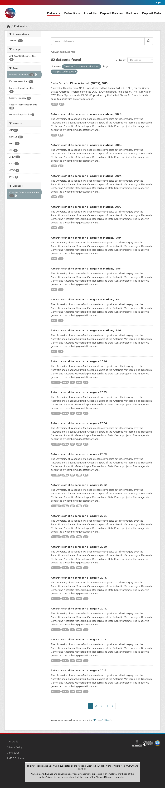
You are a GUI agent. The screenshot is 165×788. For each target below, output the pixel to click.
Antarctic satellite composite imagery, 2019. (79, 608)
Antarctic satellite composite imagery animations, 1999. (86, 237)
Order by (121, 59)
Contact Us (13, 752)
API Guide (12, 741)
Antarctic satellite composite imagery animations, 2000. (86, 206)
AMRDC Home (15, 758)
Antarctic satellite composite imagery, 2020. (79, 546)
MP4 (54, 135)
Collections (72, 13)
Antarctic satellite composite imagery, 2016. (79, 670)
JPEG (54, 104)
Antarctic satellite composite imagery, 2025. (79, 392)
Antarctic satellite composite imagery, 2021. (79, 516)
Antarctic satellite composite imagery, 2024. (79, 423)
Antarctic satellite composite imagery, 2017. (78, 639)
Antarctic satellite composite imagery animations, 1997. (86, 299)
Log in (158, 2)
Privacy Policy (14, 747)
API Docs (106, 719)
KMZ (79, 382)
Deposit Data (151, 13)
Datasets (53, 13)
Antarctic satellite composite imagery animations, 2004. (86, 176)
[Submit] (148, 41)
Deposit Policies (111, 13)
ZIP (61, 104)
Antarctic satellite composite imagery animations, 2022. (86, 114)
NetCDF (56, 382)
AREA (65, 382)
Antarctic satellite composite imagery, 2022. (79, 485)
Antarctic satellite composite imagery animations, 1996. (86, 330)
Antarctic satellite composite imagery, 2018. (79, 577)
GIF (72, 382)
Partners (132, 13)
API (94, 719)
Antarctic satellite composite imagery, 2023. (79, 454)
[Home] (8, 26)
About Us (90, 13)
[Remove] (99, 67)
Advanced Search (63, 52)
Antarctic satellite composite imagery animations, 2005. (86, 145)
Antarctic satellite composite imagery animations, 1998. (86, 268)
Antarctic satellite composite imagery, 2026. (79, 361)
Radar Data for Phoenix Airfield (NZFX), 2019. (79, 83)
